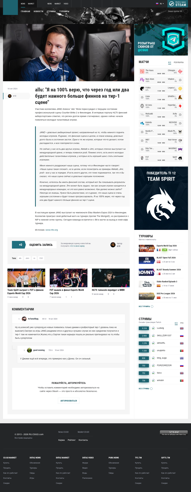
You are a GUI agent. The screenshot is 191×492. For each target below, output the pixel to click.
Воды (84, 473)
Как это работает (10, 473)
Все (169, 62)
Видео (85, 468)
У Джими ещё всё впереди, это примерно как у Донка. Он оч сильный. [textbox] (55, 359)
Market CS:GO (83, 432)
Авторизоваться (68, 401)
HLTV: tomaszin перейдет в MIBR (108, 290)
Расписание (87, 478)
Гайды (32, 473)
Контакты (83, 440)
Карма (61, 440)
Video (66, 4)
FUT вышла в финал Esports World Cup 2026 (67, 292)
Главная (25, 11)
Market (31, 4)
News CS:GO (63, 432)
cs (34, 258)
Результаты (179, 62)
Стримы (51, 11)
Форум (85, 463)
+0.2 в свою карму (77, 246)
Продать (6, 468)
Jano (27, 258)
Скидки (6, 483)
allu (20, 258)
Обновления (35, 463)
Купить (6, 463)
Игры (32, 478)
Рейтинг (72, 440)
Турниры (64, 11)
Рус (182, 323)
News (23, 4)
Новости (38, 11)
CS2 (41, 258)
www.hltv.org (52, 230)
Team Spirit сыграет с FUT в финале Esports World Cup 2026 (25, 292)
